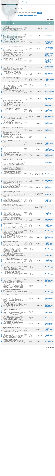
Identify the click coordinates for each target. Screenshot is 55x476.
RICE (51, 35)
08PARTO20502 (1, 187)
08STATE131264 (1, 299)
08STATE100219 (1, 280)
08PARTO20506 (1, 213)
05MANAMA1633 (1, 35)
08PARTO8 (1, 255)
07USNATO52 (1, 130)
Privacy (30, 2)
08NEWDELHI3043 (1, 149)
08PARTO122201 (1, 174)
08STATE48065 (1, 305)
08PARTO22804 (1, 220)
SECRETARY (51, 91)
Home (23, 2)
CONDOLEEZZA (48, 28)
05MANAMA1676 (1, 67)
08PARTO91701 (1, 267)
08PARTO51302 (1, 237)
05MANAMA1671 (1, 61)
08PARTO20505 (1, 207)
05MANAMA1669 (1, 49)
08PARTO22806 (1, 225)
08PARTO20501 (1, 181)
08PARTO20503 (1, 194)
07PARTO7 (1, 105)
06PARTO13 (1, 79)
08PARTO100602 (1, 155)
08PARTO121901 (1, 168)
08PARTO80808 (1, 260)
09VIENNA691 (1, 341)
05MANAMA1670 (1, 55)
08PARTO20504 (1, 200)
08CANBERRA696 (1, 136)
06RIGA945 (1, 91)
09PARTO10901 (1, 335)
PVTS (48, 238)
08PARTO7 (1, 249)
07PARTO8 (1, 110)
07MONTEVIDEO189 (1, 98)
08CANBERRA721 (1, 143)
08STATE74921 (1, 323)
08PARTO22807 (1, 231)
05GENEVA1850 (1, 28)
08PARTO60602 (1, 243)
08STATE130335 (1, 292)
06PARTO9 (1, 85)
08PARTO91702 (1, 274)
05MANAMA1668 (1, 42)
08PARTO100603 (1, 162)
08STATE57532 (1, 312)
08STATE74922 (1, 329)
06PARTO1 (1, 73)
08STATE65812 (1, 318)
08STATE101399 (1, 286)
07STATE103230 (1, 117)
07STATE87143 (1, 123)
